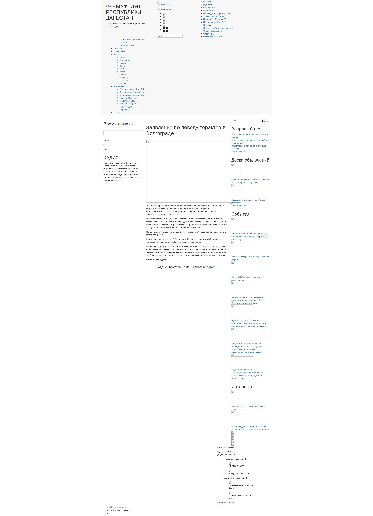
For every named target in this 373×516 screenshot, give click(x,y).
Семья (123, 74)
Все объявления (239, 205)
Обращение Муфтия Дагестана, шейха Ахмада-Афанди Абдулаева (250, 181)
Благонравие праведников (132, 94)
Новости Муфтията (129, 97)
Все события (237, 378)
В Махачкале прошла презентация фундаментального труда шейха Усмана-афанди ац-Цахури (248, 300)
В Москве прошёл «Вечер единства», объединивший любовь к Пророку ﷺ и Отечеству (249, 236)
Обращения (119, 51)
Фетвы (117, 54)
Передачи (124, 109)
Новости (118, 48)
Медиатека (119, 86)
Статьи (117, 112)
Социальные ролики (129, 103)
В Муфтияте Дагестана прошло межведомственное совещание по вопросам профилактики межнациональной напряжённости (248, 348)
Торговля (124, 80)
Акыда (123, 56)
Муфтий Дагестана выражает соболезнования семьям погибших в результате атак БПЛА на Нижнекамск (249, 323)
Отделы (207, 24)
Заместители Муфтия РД (215, 16)
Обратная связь (127, 45)
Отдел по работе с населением (218, 27)
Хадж (122, 71)
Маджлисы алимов (129, 100)
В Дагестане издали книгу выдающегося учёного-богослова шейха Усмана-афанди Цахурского (248, 372)
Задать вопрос (238, 151)
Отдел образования (212, 36)
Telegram (209, 266)
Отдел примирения (212, 30)
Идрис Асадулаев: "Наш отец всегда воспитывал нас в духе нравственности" (250, 428)
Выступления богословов (132, 91)
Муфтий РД (208, 10)
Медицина (125, 77)
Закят (122, 65)
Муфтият (207, 4)
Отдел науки (209, 33)
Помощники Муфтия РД (214, 19)
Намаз (123, 62)
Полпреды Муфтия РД (214, 22)
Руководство (209, 7)
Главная (207, 1)
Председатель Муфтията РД (216, 13)
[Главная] (111, 5)
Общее (123, 83)
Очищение (125, 59)
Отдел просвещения (135, 39)
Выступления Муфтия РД (132, 89)
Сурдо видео (126, 106)
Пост (122, 68)
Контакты (124, 42)
